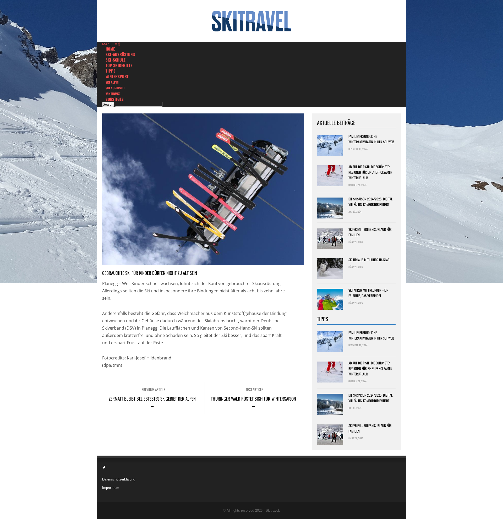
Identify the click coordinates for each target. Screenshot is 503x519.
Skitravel (272, 510)
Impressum (110, 488)
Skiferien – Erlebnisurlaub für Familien (370, 232)
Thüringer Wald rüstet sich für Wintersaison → (253, 401)
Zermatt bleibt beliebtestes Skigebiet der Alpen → (152, 401)
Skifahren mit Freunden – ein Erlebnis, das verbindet (368, 292)
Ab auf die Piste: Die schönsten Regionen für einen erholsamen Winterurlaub (370, 172)
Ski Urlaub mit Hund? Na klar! (369, 259)
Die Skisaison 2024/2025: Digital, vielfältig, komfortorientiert (370, 201)
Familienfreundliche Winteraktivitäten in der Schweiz (371, 139)
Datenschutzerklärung (118, 479)
